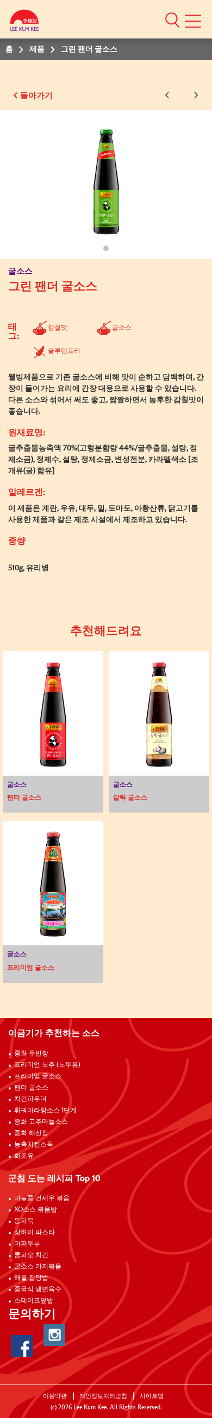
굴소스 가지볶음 (37, 1267)
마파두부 (27, 1244)
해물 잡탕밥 (31, 1278)
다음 (194, 95)
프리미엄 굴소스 (37, 1076)
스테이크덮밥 (33, 1301)
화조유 (24, 1156)
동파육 (24, 1221)
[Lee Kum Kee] (24, 23)
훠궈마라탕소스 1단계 (45, 1110)
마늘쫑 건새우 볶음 (42, 1198)
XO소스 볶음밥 (35, 1210)
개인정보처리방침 (103, 1396)
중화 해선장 (31, 1133)
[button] (172, 19)
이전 (169, 95)
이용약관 (55, 1396)
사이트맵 (152, 1396)
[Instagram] (54, 1335)
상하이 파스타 (34, 1232)
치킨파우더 (30, 1099)
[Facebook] (22, 1346)
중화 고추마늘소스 (41, 1122)
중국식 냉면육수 (37, 1289)
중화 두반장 (31, 1053)
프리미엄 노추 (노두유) (47, 1065)
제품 (37, 49)
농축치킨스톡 (33, 1145)
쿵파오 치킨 (31, 1255)
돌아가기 (36, 96)
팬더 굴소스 (31, 1088)
